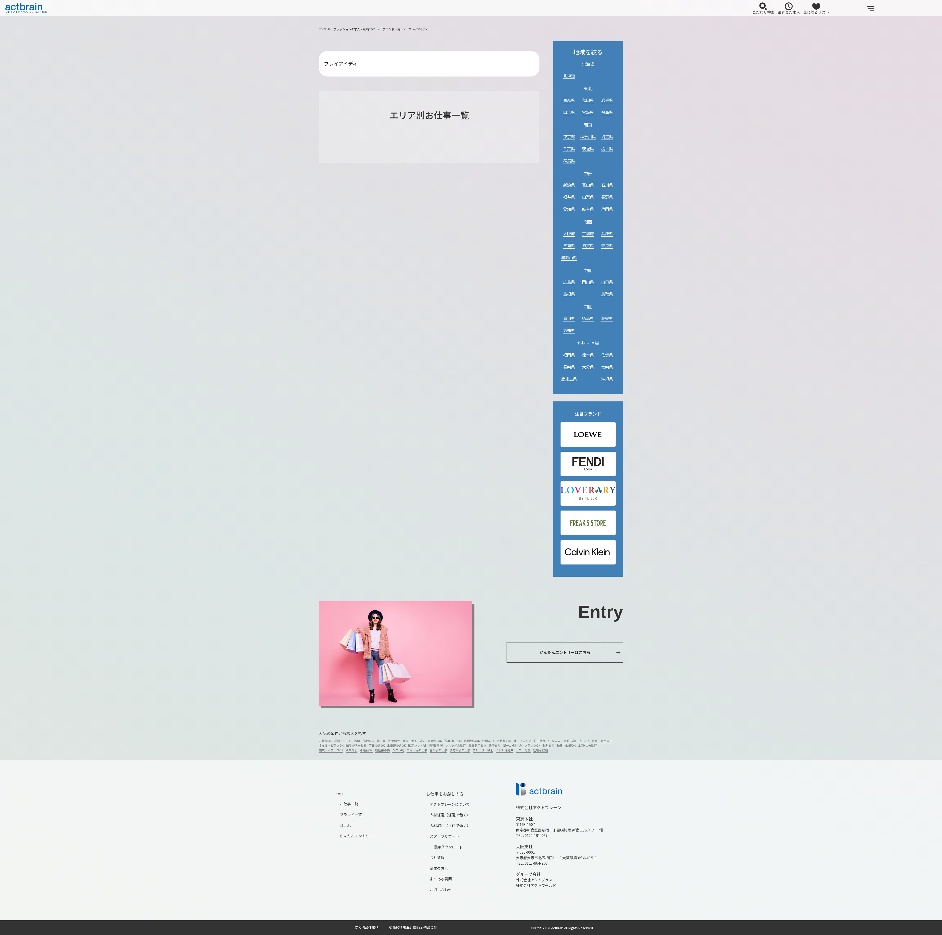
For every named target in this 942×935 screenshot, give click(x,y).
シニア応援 (523, 750)
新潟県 (569, 185)
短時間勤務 (435, 745)
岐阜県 (588, 209)
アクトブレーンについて (450, 804)
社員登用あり (477, 745)
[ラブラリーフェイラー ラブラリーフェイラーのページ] (588, 493)
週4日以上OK (453, 741)
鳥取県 (607, 294)
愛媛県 (607, 318)
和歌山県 (569, 257)
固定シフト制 (417, 745)
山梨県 (588, 197)
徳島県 (588, 318)
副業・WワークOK (331, 750)
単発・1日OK (343, 741)
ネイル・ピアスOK (331, 745)
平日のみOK (377, 745)
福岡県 (569, 355)
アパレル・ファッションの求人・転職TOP (347, 29)
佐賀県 (607, 355)
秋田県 (588, 100)
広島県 (569, 282)
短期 (357, 741)
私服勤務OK (472, 741)
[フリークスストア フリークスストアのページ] (588, 523)
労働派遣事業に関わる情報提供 (413, 927)
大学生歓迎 (410, 741)
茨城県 (588, 149)
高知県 (569, 330)
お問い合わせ (441, 889)
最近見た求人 (789, 12)
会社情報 (437, 857)
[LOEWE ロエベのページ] (588, 434)
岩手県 (607, 100)
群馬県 (569, 161)
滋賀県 (588, 245)
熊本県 (588, 355)
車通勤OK (366, 750)
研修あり (494, 745)
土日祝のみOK (396, 745)
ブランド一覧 (391, 29)
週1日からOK (580, 741)
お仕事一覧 (349, 803)
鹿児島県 (569, 379)
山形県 (569, 112)
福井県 (569, 197)
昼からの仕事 (438, 750)
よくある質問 (441, 878)
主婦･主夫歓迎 (587, 745)
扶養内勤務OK (566, 745)
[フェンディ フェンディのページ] (588, 464)
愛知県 (569, 209)
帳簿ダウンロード (448, 846)
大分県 (588, 367)
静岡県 (607, 209)
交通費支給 (504, 741)
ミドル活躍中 (504, 750)
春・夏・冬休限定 (388, 741)
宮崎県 (607, 367)
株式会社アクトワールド (536, 885)
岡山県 (588, 282)
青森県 (569, 100)
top (339, 793)
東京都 (569, 137)
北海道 (569, 75)
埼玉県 (607, 137)
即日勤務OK (541, 741)
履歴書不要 (382, 750)
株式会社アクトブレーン (538, 807)
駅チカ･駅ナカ (512, 745)
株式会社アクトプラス (534, 879)
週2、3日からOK (431, 741)
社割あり (548, 745)
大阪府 (569, 233)
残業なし (351, 750)
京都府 (588, 233)
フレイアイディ (418, 29)
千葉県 (569, 149)
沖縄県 (607, 379)
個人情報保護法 (367, 927)
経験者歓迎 (540, 750)
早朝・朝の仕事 (416, 750)
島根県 (569, 294)
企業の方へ (439, 868)
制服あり (488, 741)
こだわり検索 (763, 12)
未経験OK (325, 741)
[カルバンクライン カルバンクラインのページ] (588, 552)
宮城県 (588, 112)
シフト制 (398, 750)
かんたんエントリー (356, 835)
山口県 (607, 282)
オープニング (522, 741)
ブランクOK (532, 745)
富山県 (588, 185)
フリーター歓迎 (483, 750)
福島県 (607, 112)
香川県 (569, 318)
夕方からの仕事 (460, 750)
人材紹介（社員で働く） (450, 825)
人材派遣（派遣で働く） (450, 814)
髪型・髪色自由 (602, 741)
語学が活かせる (356, 745)
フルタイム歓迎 (455, 745)
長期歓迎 (368, 741)
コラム (345, 825)
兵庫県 (607, 233)
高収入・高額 (560, 741)
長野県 (607, 197)
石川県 (607, 185)
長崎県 (569, 367)
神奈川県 (588, 137)
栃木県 (607, 149)
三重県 (569, 245)
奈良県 (607, 245)
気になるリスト (816, 12)
